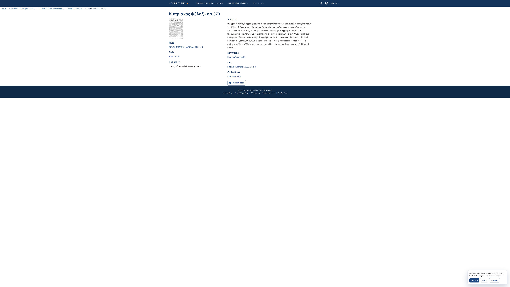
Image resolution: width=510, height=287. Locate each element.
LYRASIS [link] (269, 90)
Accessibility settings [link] (241, 93)
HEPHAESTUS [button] (177, 3)
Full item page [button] (237, 82)
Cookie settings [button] (227, 93)
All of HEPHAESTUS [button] (237, 3)
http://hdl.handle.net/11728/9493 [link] (242, 66)
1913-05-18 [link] (174, 56)
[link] (196, 47)
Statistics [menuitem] (258, 3)
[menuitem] (238, 3)
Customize (494, 280)
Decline (484, 280)
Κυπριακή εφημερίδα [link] (236, 57)
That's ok (474, 280)
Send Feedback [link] (283, 93)
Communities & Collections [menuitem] (210, 3)
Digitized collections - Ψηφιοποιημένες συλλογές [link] (22, 9)
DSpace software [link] (244, 90)
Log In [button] (334, 3)
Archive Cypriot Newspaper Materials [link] (51, 9)
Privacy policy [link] (255, 93)
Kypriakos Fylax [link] (75, 9)
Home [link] (4, 9)
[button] (321, 3)
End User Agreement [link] (268, 93)
